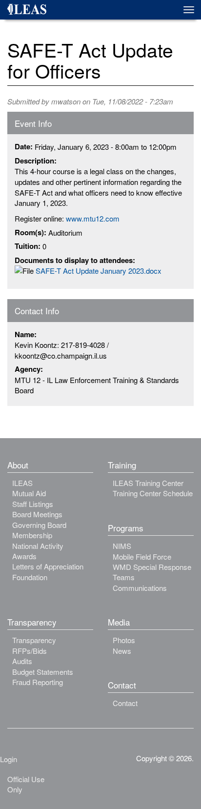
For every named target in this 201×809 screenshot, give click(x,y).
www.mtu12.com (93, 218)
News (122, 651)
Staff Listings (32, 504)
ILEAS (22, 483)
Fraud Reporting (37, 682)
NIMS (122, 546)
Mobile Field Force (142, 556)
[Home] (30, 11)
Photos (124, 640)
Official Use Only (25, 784)
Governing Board (39, 525)
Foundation (29, 577)
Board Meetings (37, 514)
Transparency (34, 640)
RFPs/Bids (29, 651)
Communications (140, 588)
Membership (32, 535)
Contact (125, 703)
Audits (22, 661)
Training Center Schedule (153, 493)
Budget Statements (42, 672)
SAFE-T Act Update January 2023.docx (98, 270)
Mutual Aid (29, 493)
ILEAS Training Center (148, 483)
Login (8, 759)
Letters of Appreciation (47, 566)
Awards (24, 556)
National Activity (37, 546)
